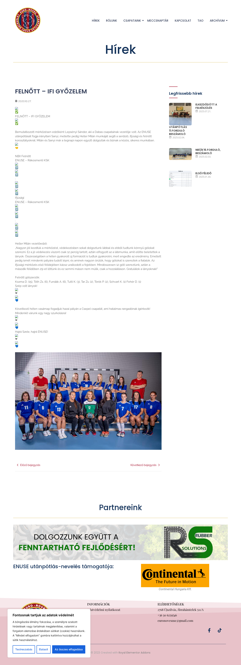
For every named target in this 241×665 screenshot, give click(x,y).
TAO (200, 21)
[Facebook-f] (209, 630)
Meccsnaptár (157, 21)
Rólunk (111, 21)
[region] (49, 633)
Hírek (96, 21)
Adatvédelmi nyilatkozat (103, 610)
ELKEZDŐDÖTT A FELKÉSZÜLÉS (206, 106)
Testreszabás (23, 649)
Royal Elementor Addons (134, 652)
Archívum (217, 21)
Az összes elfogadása (69, 649)
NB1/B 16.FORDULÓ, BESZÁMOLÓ (208, 151)
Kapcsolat (183, 21)
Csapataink (132, 21)
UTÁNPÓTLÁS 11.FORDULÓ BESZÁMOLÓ (178, 130)
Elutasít (43, 649)
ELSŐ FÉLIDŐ (203, 173)
